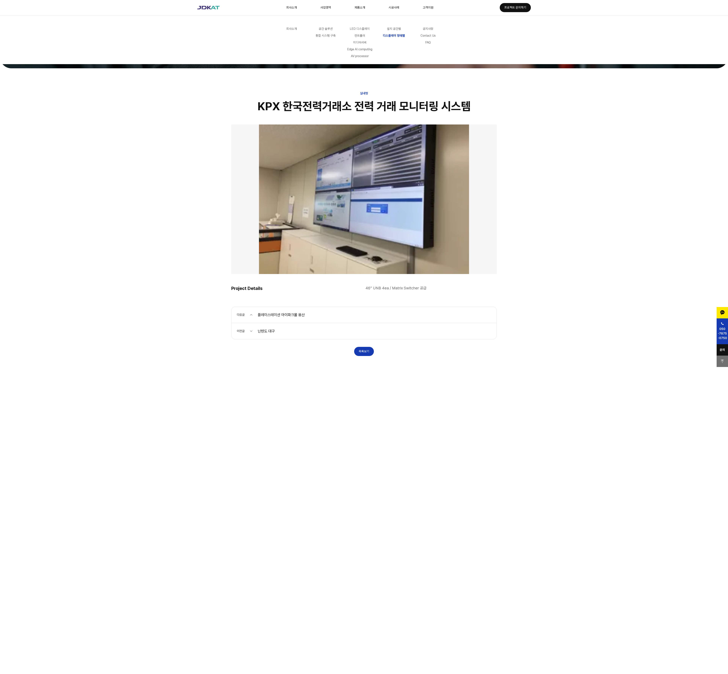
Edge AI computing (359, 49)
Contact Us (428, 35)
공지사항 (428, 29)
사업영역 (325, 7)
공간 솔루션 (326, 29)
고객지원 (428, 7)
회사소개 (291, 7)
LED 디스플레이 (360, 29)
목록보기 (364, 351)
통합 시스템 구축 (326, 35)
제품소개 (360, 7)
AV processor (360, 56)
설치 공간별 (394, 29)
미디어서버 (359, 42)
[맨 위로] (722, 361)
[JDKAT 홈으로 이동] (208, 7)
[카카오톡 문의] (722, 312)
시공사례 (394, 7)
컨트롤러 (360, 35)
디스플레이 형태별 (394, 35)
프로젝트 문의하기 (515, 7)
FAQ (428, 42)
